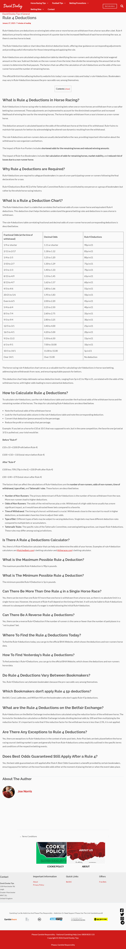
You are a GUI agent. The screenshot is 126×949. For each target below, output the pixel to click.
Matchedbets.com (25, 550)
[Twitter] (122, 914)
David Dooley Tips (11, 13)
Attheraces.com (64, 550)
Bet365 (69, 882)
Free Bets (102, 882)
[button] (110, 6)
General (26, 13)
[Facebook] (122, 910)
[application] (47, 3)
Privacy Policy (38, 885)
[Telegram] (123, 923)
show (67, 89)
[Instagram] (122, 919)
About (35, 882)
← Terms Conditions (28, 836)
